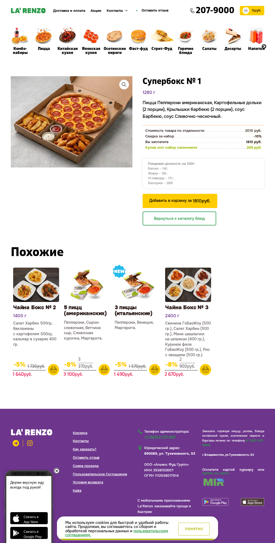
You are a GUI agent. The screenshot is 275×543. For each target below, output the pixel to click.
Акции (96, 10)
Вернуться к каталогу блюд (179, 218)
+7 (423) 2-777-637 (160, 437)
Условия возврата (88, 482)
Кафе (77, 490)
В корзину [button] (53, 369)
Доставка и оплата (69, 10)
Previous (11, 46)
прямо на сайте (215, 473)
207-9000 (215, 10)
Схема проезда (86, 466)
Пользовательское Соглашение (100, 474)
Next (264, 46)
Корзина (80, 433)
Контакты (115, 10)
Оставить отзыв (86, 457)
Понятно (194, 529)
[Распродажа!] (36, 285)
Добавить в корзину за (180, 201)
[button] (124, 84)
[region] (137, 528)
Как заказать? (84, 449)
